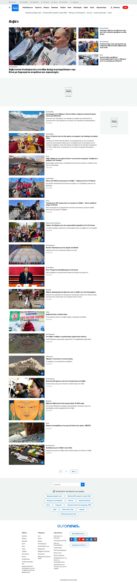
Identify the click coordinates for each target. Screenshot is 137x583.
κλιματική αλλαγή (100, 12)
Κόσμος (46, 7)
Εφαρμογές (41, 549)
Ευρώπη (38, 7)
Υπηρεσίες (41, 532)
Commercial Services (60, 540)
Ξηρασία (82, 509)
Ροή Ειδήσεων (28, 7)
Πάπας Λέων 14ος (68, 509)
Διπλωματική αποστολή (68, 514)
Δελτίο (40, 538)
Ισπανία (89, 12)
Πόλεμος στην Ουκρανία (77, 12)
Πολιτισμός (77, 7)
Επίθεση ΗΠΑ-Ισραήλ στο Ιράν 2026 (55, 12)
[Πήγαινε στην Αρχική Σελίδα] (15, 7)
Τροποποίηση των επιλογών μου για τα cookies (60, 566)
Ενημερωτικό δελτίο (79, 545)
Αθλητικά (49, 356)
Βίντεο (24, 556)
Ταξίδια (63, 7)
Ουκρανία (58, 505)
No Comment (13, 66)
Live (125, 7)
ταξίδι (54, 509)
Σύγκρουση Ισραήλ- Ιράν (33, 12)
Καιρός (40, 541)
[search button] (71, 2)
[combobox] (80, 2)
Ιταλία (110, 12)
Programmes (26, 559)
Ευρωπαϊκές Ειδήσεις (53, 223)
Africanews (41, 554)
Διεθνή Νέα (50, 111)
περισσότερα (58, 532)
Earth (86, 7)
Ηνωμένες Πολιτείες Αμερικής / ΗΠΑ (79, 505)
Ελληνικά (13, 2)
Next (69, 7)
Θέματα (24, 532)
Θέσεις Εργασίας (59, 555)
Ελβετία (48, 401)
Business (54, 7)
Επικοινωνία (57, 553)
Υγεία (92, 7)
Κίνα (101, 55)
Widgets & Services (44, 551)
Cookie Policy (58, 547)
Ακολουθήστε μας (43, 546)
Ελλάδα (48, 289)
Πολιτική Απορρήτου (60, 550)
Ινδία (47, 312)
